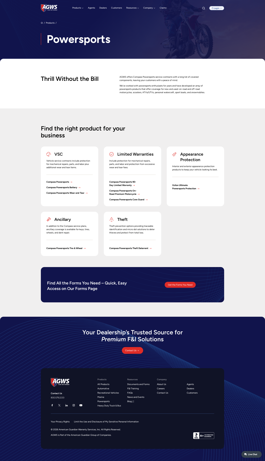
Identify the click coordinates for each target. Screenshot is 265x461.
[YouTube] (81, 405)
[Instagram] (73, 405)
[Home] (49, 8)
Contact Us (130, 350)
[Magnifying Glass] (204, 8)
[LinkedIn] (66, 405)
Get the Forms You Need (180, 284)
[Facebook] (52, 405)
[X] (59, 405)
